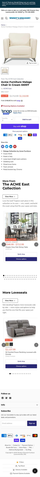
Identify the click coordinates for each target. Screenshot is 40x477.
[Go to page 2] (5, 275)
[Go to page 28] (18, 277)
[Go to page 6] (12, 275)
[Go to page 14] (27, 275)
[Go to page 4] (9, 275)
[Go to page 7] (14, 275)
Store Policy (23, 447)
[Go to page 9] (18, 275)
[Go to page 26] (14, 277)
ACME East (7, 88)
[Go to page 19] (36, 275)
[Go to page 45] (15, 279)
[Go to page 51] (26, 279)
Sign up (32, 423)
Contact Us (16, 445)
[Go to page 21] (5, 277)
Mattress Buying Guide (16, 450)
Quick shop (21, 254)
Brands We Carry (11, 447)
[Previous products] (4, 244)
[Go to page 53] (30, 279)
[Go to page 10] (26, 373)
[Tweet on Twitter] (6, 146)
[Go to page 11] (21, 275)
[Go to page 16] (30, 275)
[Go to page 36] (32, 277)
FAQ (30, 447)
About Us (8, 445)
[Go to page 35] (30, 277)
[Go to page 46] (17, 279)
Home (3, 25)
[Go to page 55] (33, 279)
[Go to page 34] (29, 277)
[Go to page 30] (21, 277)
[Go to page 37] (34, 277)
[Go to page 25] (12, 277)
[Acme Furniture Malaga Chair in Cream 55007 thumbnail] (4, 70)
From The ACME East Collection (12, 79)
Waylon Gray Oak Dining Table (16, 247)
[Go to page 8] (16, 275)
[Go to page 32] (25, 277)
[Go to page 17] (32, 275)
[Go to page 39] (4, 279)
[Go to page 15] (29, 275)
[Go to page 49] (22, 279)
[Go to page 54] (31, 279)
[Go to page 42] (10, 279)
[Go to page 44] (13, 279)
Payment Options (27, 445)
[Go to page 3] (7, 275)
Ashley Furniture (10, 356)
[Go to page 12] (23, 275)
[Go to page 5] (10, 275)
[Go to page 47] (19, 279)
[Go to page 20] (3, 277)
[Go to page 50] (24, 279)
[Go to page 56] (35, 279)
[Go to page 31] (23, 277)
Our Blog (28, 450)
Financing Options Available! (14, 106)
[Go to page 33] (27, 277)
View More (9, 196)
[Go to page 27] (16, 277)
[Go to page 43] (11, 279)
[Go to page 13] (25, 275)
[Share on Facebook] (2, 146)
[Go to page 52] (28, 279)
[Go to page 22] (7, 277)
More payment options (20, 131)
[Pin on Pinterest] (14, 146)
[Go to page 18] (34, 275)
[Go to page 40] (6, 279)
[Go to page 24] (10, 277)
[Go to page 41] (8, 279)
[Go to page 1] (3, 275)
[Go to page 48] (20, 279)
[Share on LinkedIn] (10, 146)
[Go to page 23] (9, 277)
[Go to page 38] (36, 277)
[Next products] (36, 244)
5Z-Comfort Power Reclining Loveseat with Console (20, 353)
